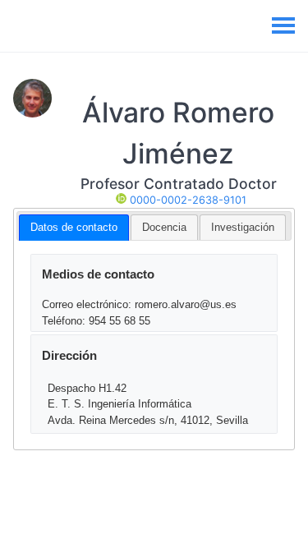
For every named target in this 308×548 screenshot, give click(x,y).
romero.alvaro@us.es (186, 304)
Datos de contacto (73, 227)
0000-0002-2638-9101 (186, 200)
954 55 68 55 (119, 321)
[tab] (74, 227)
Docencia (164, 227)
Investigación (242, 227)
